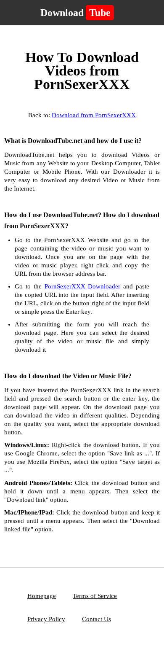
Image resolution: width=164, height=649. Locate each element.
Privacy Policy (46, 619)
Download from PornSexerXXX (94, 115)
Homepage (41, 595)
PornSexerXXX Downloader (83, 286)
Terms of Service (95, 595)
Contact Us (96, 619)
